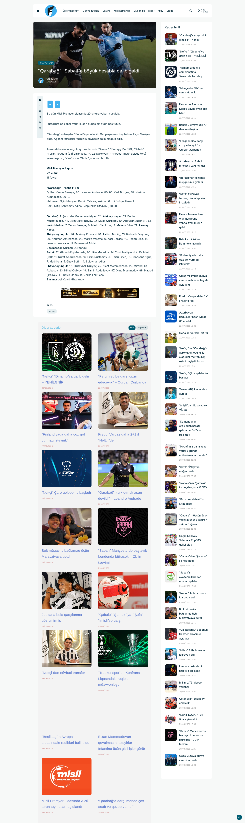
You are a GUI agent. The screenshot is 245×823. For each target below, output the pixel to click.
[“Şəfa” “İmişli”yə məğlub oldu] (171, 471)
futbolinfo (52, 79)
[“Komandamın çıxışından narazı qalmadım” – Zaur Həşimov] (171, 426)
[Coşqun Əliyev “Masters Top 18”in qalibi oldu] (171, 540)
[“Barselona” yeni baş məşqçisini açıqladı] (171, 182)
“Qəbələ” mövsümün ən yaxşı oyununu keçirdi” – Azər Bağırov (193, 520)
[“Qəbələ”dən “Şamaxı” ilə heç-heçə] (171, 560)
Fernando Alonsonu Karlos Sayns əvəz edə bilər (193, 109)
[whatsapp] (40, 128)
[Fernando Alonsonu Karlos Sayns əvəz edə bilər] (171, 108)
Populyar (142, 327)
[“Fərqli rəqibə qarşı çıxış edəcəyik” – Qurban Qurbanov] (123, 352)
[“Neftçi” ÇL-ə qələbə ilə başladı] (67, 468)
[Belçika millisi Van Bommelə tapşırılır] (171, 243)
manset (51, 311)
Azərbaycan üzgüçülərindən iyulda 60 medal (192, 317)
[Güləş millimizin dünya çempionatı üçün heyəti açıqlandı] (171, 280)
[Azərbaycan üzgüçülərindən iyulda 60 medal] (171, 316)
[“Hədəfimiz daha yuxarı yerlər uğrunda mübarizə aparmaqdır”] (171, 450)
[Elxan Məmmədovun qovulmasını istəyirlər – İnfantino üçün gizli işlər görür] (123, 712)
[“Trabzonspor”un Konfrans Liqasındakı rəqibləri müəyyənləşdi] (123, 648)
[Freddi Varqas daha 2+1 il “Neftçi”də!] (123, 410)
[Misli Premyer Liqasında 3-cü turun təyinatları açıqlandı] (67, 776)
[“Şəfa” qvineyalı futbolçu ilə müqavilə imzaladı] (171, 198)
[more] (40, 134)
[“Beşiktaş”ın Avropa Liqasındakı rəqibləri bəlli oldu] (67, 712)
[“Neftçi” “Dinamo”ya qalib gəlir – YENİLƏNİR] (67, 352)
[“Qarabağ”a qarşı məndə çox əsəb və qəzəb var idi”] (123, 776)
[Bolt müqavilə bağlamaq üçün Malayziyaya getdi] (67, 526)
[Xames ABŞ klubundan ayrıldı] (171, 393)
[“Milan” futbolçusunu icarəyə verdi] (171, 654)
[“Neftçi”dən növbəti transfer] (67, 648)
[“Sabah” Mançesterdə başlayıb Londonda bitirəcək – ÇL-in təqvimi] (123, 526)
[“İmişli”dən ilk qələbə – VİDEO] (171, 409)
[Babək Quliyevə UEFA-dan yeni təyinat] (171, 129)
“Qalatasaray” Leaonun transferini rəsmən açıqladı (193, 634)
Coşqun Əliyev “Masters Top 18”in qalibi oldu (190, 540)
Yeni (132, 327)
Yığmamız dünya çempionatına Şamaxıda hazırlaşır (191, 72)
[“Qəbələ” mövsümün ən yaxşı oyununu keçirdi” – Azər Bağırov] (171, 519)
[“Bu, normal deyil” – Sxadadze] (171, 503)
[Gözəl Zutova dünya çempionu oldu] (171, 760)
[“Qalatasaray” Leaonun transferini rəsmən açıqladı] (171, 634)
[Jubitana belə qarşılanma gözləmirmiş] (67, 590)
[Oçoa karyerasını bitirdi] (171, 337)
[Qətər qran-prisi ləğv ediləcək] (171, 703)
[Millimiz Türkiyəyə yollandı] (171, 687)
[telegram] (40, 117)
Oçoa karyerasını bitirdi (193, 333)
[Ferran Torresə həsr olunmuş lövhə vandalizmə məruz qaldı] (171, 218)
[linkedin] (40, 123)
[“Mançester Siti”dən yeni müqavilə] (171, 92)
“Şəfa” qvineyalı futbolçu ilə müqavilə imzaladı (192, 198)
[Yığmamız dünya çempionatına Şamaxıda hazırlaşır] (171, 72)
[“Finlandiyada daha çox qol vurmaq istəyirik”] (67, 410)
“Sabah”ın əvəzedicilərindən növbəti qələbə (190, 577)
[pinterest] (40, 111)
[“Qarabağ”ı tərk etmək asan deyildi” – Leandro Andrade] (123, 468)
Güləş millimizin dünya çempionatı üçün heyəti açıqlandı (193, 280)
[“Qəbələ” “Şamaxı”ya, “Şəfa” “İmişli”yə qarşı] (123, 590)
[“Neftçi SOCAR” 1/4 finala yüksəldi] (171, 719)
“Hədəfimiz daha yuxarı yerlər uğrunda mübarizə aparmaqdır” (193, 451)
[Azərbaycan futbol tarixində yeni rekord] (171, 165)
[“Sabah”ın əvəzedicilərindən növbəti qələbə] (171, 576)
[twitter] (40, 106)
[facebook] (40, 100)
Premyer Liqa (46, 63)
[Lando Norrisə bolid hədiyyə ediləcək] (171, 670)
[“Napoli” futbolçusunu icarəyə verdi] (171, 597)
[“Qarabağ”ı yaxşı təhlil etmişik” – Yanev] (171, 39)
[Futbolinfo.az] (51, 10)
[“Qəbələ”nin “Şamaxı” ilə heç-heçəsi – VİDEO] (171, 487)
